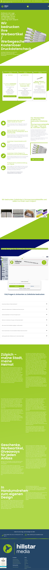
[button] (28, 6)
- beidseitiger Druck (39, 83)
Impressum (28, 288)
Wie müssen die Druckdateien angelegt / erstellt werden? (12, 325)
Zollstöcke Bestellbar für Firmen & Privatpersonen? (11, 314)
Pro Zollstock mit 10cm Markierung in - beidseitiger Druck (25, 85)
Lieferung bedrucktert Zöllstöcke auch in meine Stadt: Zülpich (13, 336)
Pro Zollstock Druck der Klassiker (9, 84)
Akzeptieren (17, 286)
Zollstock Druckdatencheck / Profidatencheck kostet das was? (13, 309)
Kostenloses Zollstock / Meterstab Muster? (9, 304)
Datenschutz (21, 288)
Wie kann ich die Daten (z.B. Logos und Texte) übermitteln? (12, 320)
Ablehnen (32, 286)
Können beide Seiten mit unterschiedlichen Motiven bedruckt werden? (14, 330)
